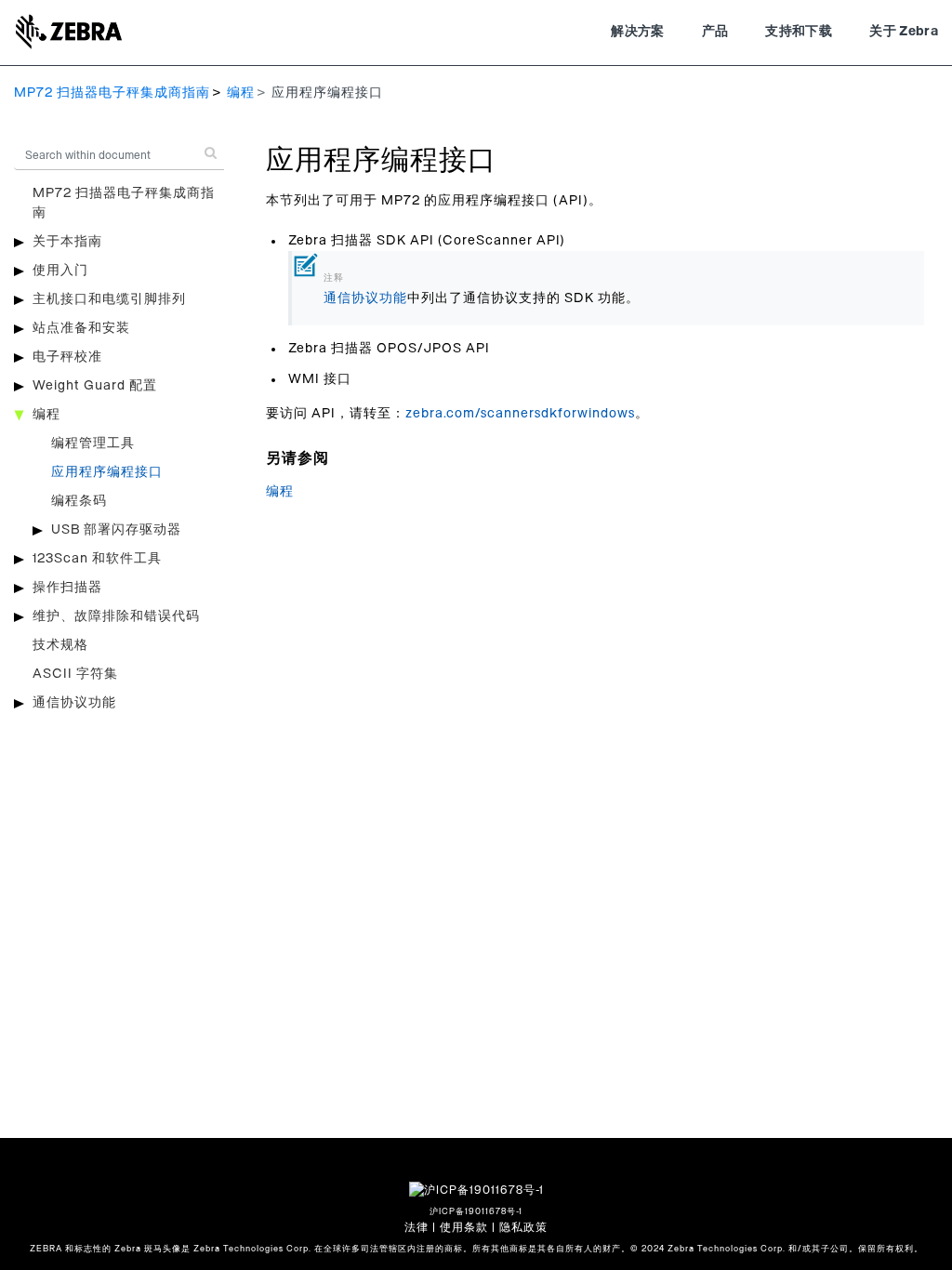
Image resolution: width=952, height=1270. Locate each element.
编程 (241, 92)
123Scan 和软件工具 (97, 558)
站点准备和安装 (81, 328)
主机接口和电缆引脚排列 (109, 299)
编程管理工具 (93, 443)
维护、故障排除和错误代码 (116, 616)
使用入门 (60, 270)
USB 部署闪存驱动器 (116, 529)
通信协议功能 (74, 702)
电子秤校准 (67, 357)
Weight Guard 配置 (95, 385)
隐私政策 (523, 1227)
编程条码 (79, 501)
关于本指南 (67, 241)
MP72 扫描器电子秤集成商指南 (112, 92)
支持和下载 (798, 31)
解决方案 (637, 31)
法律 (416, 1227)
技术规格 (60, 645)
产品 (715, 31)
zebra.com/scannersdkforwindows (520, 413)
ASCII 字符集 (75, 674)
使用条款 (464, 1227)
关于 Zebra (903, 31)
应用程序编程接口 (107, 472)
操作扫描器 (67, 587)
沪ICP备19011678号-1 (476, 1212)
